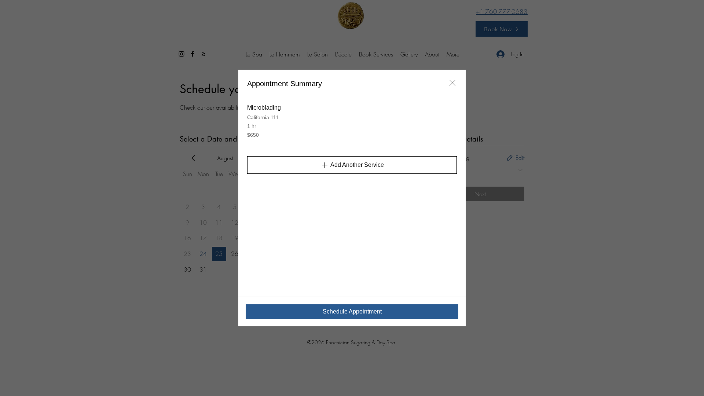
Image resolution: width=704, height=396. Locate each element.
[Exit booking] (452, 82)
